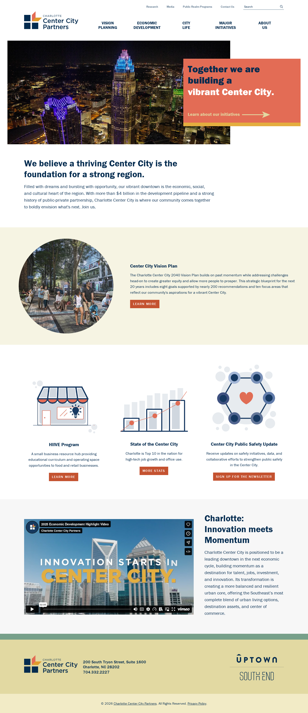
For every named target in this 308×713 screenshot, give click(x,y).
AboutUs (264, 25)
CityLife (186, 25)
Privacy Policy (197, 703)
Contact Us (227, 7)
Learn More (144, 304)
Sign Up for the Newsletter (244, 476)
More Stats (154, 470)
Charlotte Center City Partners (135, 703)
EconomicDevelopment (147, 25)
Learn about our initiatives (214, 114)
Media (170, 7)
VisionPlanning (107, 25)
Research (152, 7)
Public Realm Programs (197, 7)
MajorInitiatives (225, 25)
